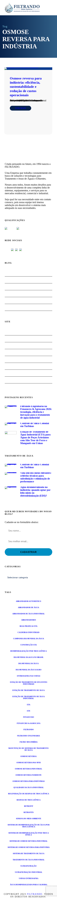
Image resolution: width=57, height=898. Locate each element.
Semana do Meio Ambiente (28, 818)
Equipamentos (13, 352)
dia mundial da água (28, 663)
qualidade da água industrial (28, 787)
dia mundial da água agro (28, 670)
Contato (10, 380)
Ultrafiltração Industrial (28, 872)
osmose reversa (28, 756)
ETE (28, 711)
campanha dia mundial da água (28, 639)
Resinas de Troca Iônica (29, 800)
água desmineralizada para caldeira (28, 885)
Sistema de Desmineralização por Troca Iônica (28, 834)
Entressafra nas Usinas (28, 676)
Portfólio (11, 373)
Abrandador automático (28, 601)
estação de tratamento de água (28, 690)
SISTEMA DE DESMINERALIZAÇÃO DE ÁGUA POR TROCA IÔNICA (29, 826)
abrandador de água (28, 607)
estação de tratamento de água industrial (28, 697)
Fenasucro (28, 717)
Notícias (10, 273)
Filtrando (28, 729)
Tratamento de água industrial (28, 860)
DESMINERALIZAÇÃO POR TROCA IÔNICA (28, 651)
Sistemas (11, 345)
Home (9, 332)
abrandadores (28, 620)
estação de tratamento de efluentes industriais (28, 683)
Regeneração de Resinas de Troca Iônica (28, 794)
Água (9, 280)
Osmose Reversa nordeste (28, 775)
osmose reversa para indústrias (29, 781)
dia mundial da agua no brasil (29, 657)
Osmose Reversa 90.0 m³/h (28, 762)
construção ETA (28, 645)
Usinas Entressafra (28, 878)
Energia (10, 293)
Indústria (11, 286)
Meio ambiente (14, 300)
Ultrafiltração (28, 866)
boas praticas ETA (28, 626)
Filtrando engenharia (28, 736)
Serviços (10, 359)
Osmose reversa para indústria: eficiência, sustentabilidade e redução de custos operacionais (26, 86)
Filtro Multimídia (29, 742)
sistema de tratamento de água (28, 853)
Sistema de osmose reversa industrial (29, 841)
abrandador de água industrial (28, 614)
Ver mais (20, 108)
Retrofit (28, 806)
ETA (28, 705)
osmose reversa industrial (28, 769)
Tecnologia (12, 307)
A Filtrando (12, 338)
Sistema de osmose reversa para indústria (29, 847)
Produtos (11, 366)
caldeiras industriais (28, 632)
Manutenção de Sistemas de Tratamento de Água (28, 749)
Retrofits (29, 812)
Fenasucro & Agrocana (28, 723)
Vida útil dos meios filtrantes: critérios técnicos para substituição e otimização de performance (35, 477)
